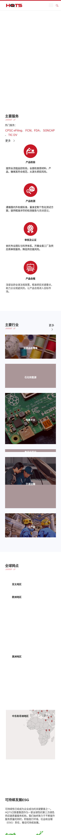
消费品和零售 (30, 348)
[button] (13, 130)
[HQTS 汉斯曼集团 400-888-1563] (14, 5)
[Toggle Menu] (51, 5)
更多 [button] (8, 140)
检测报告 (32, 210)
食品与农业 (30, 452)
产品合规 (30, 278)
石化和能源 (30, 377)
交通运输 (30, 484)
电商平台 (30, 420)
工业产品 (30, 526)
